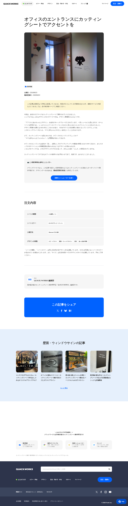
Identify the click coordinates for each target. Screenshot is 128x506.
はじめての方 (28, 3)
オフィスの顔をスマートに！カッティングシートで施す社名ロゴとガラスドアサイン (51, 377)
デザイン (50, 3)
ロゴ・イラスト (53, 241)
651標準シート (52, 214)
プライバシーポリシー (56, 501)
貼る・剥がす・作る (62, 3)
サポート (74, 3)
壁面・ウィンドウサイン (65, 241)
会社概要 (18, 501)
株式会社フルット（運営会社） (35, 492)
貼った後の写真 (83, 241)
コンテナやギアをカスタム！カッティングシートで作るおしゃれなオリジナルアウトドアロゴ (26, 377)
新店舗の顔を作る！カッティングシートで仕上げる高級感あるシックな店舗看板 (100, 377)
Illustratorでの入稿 (53, 232)
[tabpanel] (64, 56)
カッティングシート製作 (22, 455)
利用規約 (26, 501)
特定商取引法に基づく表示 (39, 501)
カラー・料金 (40, 3)
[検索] (109, 469)
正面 (75, 241)
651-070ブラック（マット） (56, 223)
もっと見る (64, 388)
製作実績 (29, 86)
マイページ (105, 3)
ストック (83, 3)
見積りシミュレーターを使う (64, 178)
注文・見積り (117, 3)
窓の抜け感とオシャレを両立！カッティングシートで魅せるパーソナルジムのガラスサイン (75, 377)
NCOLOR (49, 492)
